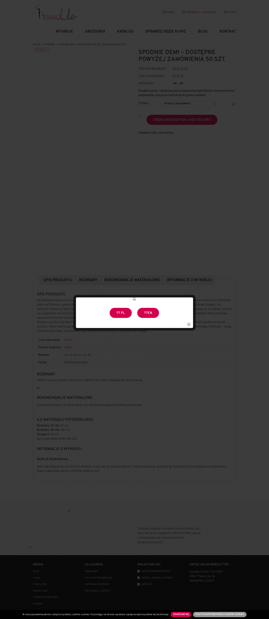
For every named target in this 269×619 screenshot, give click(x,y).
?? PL (120, 313)
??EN (148, 313)
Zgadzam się (181, 614)
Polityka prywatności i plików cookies (219, 614)
